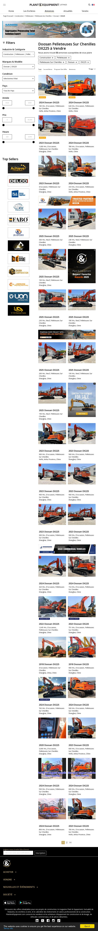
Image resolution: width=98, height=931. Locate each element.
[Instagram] (54, 920)
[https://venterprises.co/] (18, 311)
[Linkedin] (38, 920)
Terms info (8, 928)
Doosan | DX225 (10, 66)
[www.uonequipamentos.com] (18, 298)
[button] (49, 872)
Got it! (87, 926)
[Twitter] (44, 920)
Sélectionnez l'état (10, 78)
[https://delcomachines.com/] (18, 182)
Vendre (85, 11)
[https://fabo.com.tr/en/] (18, 220)
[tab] (39, 69)
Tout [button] (39, 69)
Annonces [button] (72, 69)
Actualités (68, 11)
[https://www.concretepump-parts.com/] (18, 169)
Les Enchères (29, 11)
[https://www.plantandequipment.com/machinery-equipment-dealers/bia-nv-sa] (18, 195)
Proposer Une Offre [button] (60, 69)
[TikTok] (59, 920)
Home (11, 11)
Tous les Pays (8, 90)
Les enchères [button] (48, 69)
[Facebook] (49, 920)
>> (70, 842)
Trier (91, 69)
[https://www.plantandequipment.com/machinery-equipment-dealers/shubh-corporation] (18, 272)
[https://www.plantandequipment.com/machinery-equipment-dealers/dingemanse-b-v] (67, 549)
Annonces (49, 11)
